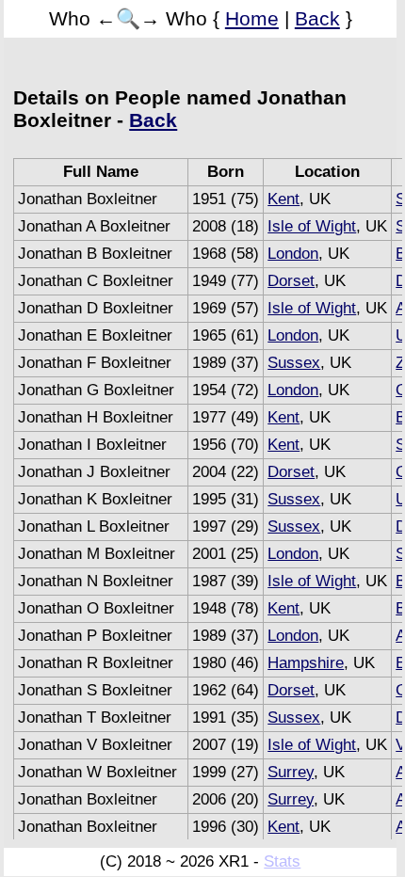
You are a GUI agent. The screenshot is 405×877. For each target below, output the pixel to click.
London (292, 254)
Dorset (291, 281)
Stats (282, 861)
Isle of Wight (311, 226)
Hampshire (305, 663)
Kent (283, 199)
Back (317, 18)
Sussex (293, 363)
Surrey (290, 772)
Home (252, 18)
